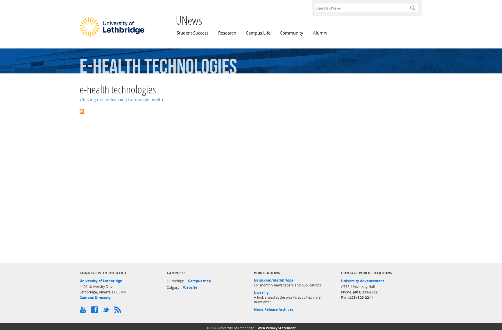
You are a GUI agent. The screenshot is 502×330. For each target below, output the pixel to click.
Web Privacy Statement (277, 328)
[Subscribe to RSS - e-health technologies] (251, 111)
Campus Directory (95, 297)
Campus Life (258, 33)
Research (227, 33)
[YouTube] (84, 311)
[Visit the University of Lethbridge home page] (112, 36)
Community (291, 33)
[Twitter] (107, 311)
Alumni (320, 33)
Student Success (193, 33)
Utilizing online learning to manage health (121, 99)
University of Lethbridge (101, 281)
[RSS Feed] (118, 311)
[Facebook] (95, 311)
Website (190, 287)
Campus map (199, 281)
